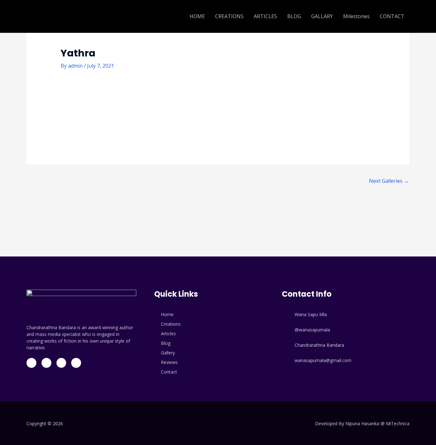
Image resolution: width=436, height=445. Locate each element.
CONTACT (392, 16)
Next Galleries (389, 180)
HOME (197, 16)
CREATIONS (229, 16)
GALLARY (322, 16)
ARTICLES (265, 16)
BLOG (294, 16)
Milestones (356, 16)
